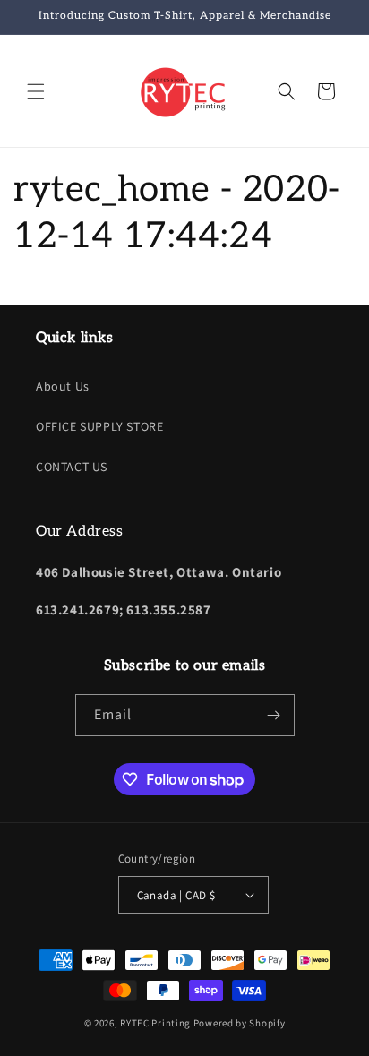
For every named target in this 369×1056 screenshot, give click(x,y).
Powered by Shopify (239, 1023)
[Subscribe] (274, 715)
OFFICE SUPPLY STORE (99, 426)
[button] (36, 91)
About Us (63, 386)
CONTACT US (71, 467)
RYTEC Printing (155, 1023)
